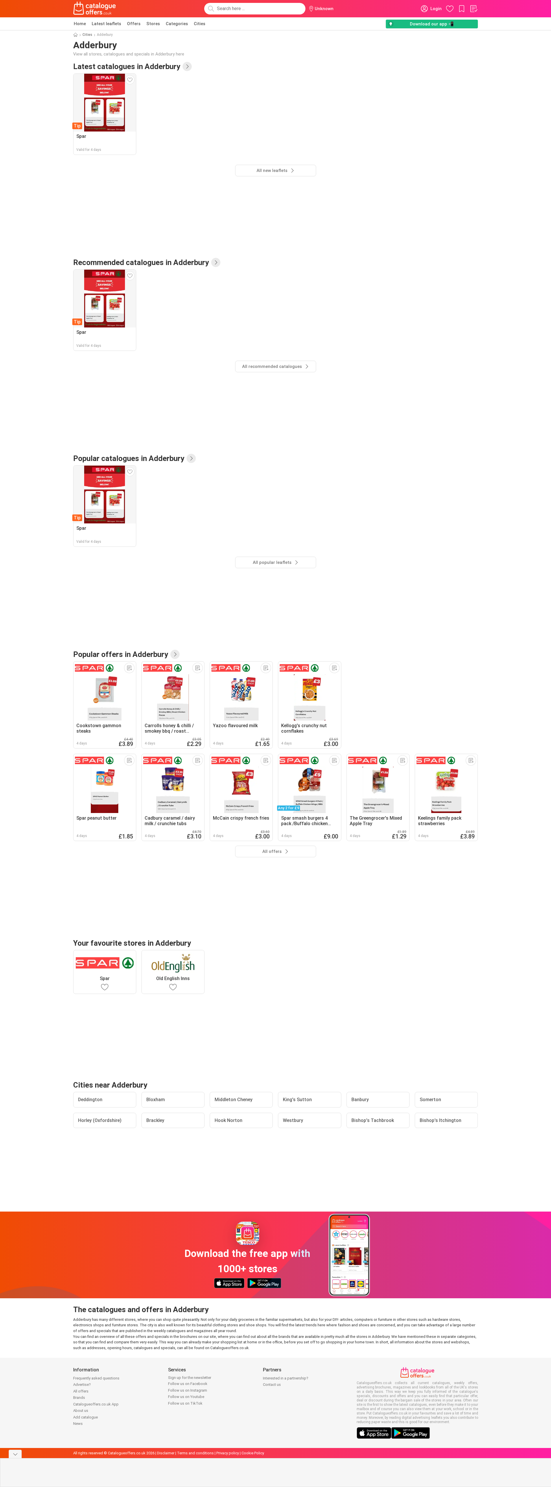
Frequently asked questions (96, 1378)
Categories (177, 23)
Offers (134, 23)
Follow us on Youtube (186, 1397)
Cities (199, 23)
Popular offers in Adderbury (120, 654)
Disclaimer (165, 1453)
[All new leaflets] (187, 66)
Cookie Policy (253, 1453)
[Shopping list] (473, 8)
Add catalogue (85, 1417)
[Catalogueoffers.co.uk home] (94, 8)
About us (80, 1410)
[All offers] (175, 654)
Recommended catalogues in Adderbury (141, 262)
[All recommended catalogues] (215, 262)
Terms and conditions (195, 1453)
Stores (153, 23)
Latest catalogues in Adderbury (126, 66)
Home (80, 23)
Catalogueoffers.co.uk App (96, 1404)
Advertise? (82, 1384)
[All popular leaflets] (191, 458)
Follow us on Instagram (187, 1390)
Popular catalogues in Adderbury (128, 458)
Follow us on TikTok (185, 1403)
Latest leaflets (106, 23)
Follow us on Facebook (187, 1384)
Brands (79, 1397)
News (78, 1423)
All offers (81, 1391)
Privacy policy (227, 1453)
